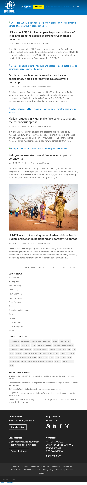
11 (60, 267)
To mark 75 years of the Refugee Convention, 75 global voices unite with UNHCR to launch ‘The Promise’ (42, 400)
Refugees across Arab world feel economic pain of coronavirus (40, 157)
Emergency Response (40, 349)
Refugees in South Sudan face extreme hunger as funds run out (35, 389)
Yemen (71, 361)
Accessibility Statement (64, 470)
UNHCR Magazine (16, 326)
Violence (57, 361)
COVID (33, 345)
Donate (38, 6)
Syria (57, 357)
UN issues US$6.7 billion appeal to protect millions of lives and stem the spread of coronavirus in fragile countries (42, 36)
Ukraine (12, 318)
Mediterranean (33, 353)
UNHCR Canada (14, 361)
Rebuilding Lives (53, 353)
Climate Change (14, 345)
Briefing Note (14, 281)
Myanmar (43, 353)
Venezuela (49, 361)
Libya (25, 353)
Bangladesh (47, 341)
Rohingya (23, 357)
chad (61, 341)
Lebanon (18, 353)
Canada (55, 341)
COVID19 (48, 345)
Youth (11, 365)
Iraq (74, 349)
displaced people (67, 345)
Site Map (42, 473)
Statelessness (43, 357)
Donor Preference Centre (57, 6)
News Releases (43, 86)
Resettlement (14, 357)
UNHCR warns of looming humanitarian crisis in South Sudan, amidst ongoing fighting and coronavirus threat (43, 237)
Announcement (15, 277)
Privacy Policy (48, 470)
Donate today (17, 427)
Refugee (63, 353)
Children (67, 341)
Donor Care (67, 467)
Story (11, 314)
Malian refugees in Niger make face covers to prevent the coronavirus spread (42, 120)
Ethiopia (52, 349)
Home (2, 483)
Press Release (43, 43)
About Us (16, 467)
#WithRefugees (14, 341)
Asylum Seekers (36, 341)
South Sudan (32, 357)
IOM (69, 349)
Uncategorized (15, 322)
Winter (65, 361)
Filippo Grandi (61, 349)
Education (28, 349)
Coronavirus (25, 345)
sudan (51, 357)
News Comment (15, 294)
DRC (21, 349)
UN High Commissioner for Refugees (32, 361)
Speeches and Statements (20, 310)
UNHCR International (32, 470)
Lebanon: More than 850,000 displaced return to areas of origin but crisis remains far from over (43, 384)
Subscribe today (19, 451)
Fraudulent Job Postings (40, 467)
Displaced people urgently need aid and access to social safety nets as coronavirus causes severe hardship (40, 79)
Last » (75, 267)
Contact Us (56, 467)
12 (64, 267)
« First (39, 267)
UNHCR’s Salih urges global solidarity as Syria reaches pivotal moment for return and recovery (42, 394)
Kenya (11, 353)
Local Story (13, 290)
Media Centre (16, 470)
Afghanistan (25, 341)
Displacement (14, 349)
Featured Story (29, 43)
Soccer (12, 306)
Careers (25, 467)
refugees (71, 353)
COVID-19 (41, 345)
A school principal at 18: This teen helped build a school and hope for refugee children (41, 377)
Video (11, 330)
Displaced (57, 345)
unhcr (69, 357)
